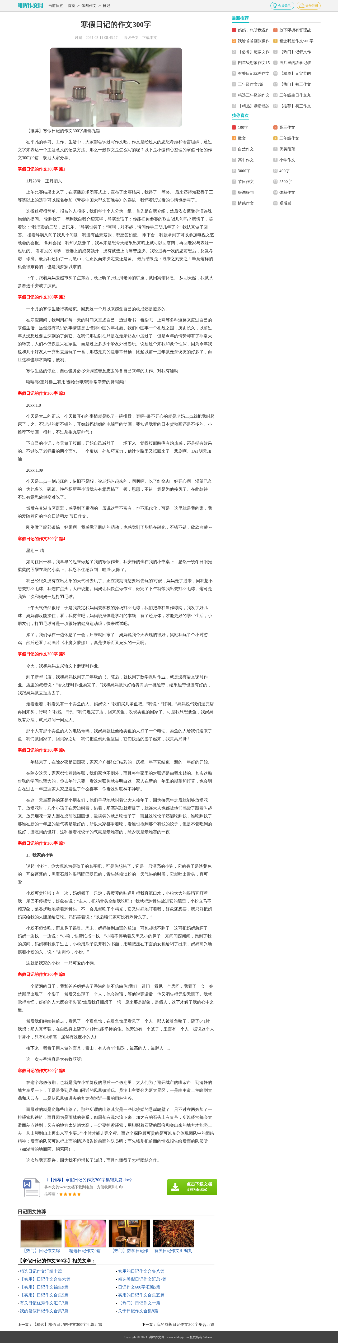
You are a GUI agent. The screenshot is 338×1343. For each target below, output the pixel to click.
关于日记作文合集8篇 (138, 1311)
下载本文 (149, 38)
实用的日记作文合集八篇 (141, 1271)
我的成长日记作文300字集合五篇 (185, 1324)
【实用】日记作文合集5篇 (44, 1295)
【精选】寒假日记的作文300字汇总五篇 (67, 1324)
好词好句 (246, 192)
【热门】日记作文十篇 (139, 1303)
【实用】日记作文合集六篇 (45, 1279)
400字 (284, 171)
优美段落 (287, 149)
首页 (71, 6)
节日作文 (246, 182)
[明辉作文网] (30, 6)
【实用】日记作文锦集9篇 (44, 1287)
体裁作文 (89, 6)
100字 (243, 127)
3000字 (244, 171)
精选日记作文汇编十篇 (41, 1271)
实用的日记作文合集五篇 (141, 1295)
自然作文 (246, 149)
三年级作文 (289, 138)
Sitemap (208, 1337)
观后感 (285, 203)
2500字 (285, 182)
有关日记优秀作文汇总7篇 (44, 1303)
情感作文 (246, 203)
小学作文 (287, 160)
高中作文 (246, 160)
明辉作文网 (157, 1337)
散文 (242, 138)
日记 (106, 6)
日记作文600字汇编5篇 (139, 1287)
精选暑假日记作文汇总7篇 (142, 1279)
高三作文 (287, 127)
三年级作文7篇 (251, 84)
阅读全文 (131, 38)
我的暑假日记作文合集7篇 (44, 1311)
